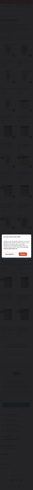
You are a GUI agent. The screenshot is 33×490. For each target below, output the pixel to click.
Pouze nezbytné (9, 254)
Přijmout (22, 254)
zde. (24, 247)
